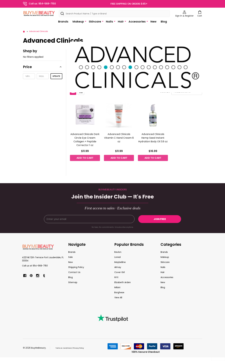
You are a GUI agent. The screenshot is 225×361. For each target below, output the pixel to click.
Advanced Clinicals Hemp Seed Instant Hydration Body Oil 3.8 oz (153, 137)
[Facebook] (25, 275)
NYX (116, 277)
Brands (63, 21)
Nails (109, 21)
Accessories (137, 21)
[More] (85, 21)
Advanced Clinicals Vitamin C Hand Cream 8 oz (119, 137)
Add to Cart (85, 158)
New (153, 21)
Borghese (119, 292)
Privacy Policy (78, 348)
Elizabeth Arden (122, 282)
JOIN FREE (160, 219)
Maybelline (120, 262)
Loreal (117, 257)
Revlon (117, 252)
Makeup (78, 21)
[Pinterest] (31, 275)
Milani (117, 287)
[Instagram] (37, 275)
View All (118, 297)
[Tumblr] (44, 275)
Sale (70, 257)
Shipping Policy (76, 267)
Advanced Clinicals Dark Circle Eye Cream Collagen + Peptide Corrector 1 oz (84, 139)
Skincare (95, 21)
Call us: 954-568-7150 (42, 3)
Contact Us (74, 272)
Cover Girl (119, 272)
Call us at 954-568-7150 (35, 265)
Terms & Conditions (63, 348)
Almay (117, 267)
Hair (121, 21)
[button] (42, 67)
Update (56, 76)
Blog (164, 21)
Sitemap (72, 282)
